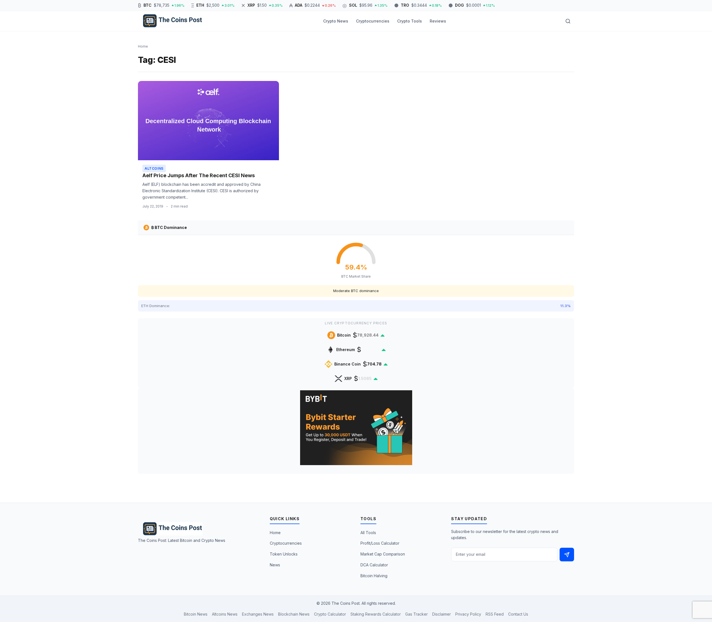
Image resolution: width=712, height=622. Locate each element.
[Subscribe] (567, 554)
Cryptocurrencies (372, 21)
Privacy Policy (468, 614)
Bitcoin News (195, 614)
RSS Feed (495, 614)
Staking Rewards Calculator (375, 614)
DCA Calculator (374, 564)
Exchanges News (258, 614)
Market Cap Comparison (382, 554)
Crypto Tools (409, 21)
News (275, 564)
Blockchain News (294, 614)
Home (275, 532)
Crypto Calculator (330, 614)
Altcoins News (225, 614)
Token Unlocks (284, 554)
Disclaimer (441, 614)
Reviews (438, 21)
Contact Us (518, 614)
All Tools (368, 532)
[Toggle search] (568, 21)
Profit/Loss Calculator (379, 543)
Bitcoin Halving (373, 575)
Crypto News (335, 21)
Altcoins (154, 168)
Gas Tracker (416, 614)
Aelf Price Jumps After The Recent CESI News (198, 175)
